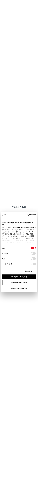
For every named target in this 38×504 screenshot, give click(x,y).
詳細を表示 (28, 271)
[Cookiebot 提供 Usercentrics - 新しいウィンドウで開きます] (27, 215)
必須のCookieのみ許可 (19, 288)
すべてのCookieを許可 (19, 277)
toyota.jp (16, 227)
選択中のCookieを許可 (19, 282)
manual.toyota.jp (27, 227)
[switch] (33, 253)
